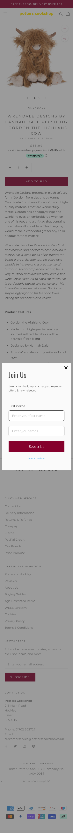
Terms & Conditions (36, 458)
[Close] (66, 367)
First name (17, 406)
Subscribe (36, 446)
